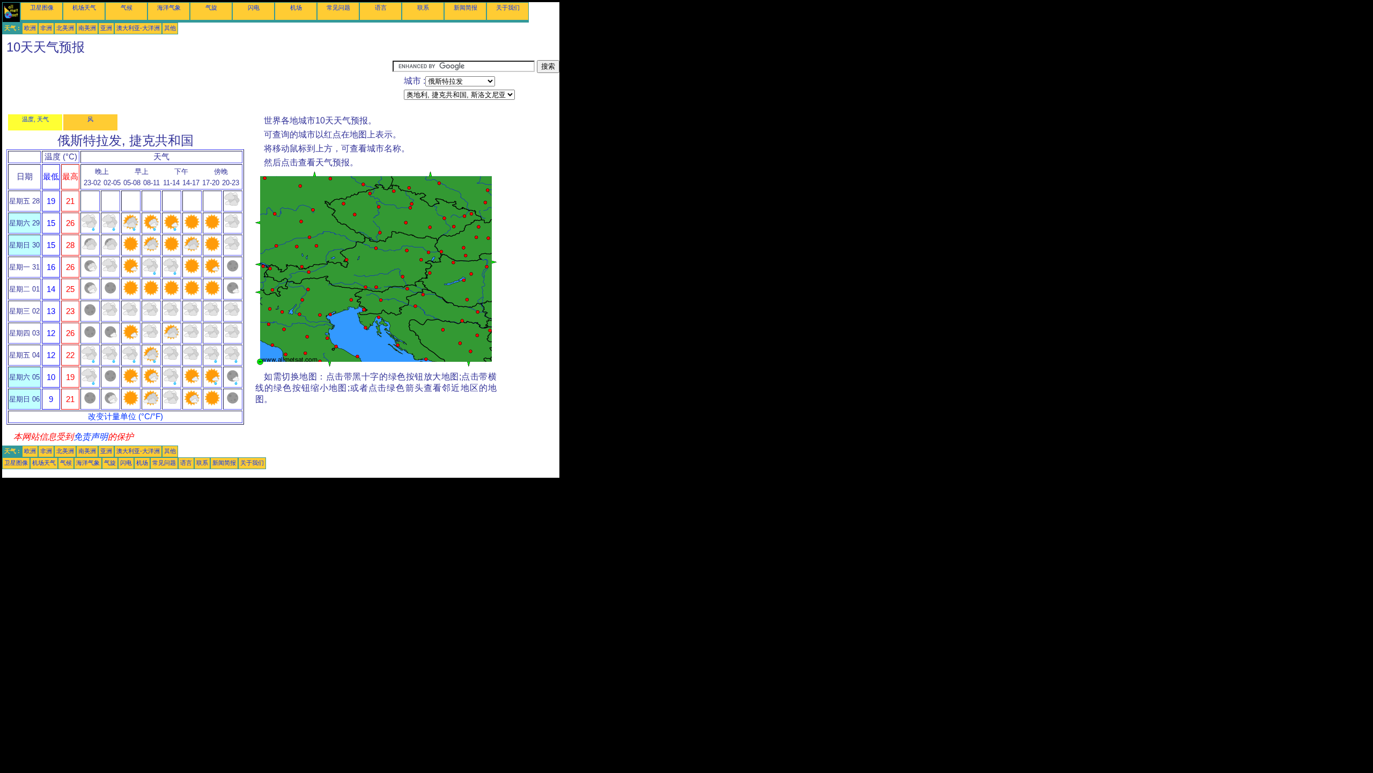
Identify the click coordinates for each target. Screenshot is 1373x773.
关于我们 (508, 7)
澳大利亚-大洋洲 (138, 28)
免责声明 (90, 436)
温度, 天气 (35, 119)
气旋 (211, 7)
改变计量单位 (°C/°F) (125, 416)
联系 (423, 7)
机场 (296, 7)
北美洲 (65, 28)
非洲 (46, 28)
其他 (170, 28)
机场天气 (84, 7)
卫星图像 (42, 7)
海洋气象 (169, 7)
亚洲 (106, 28)
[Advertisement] (197, 84)
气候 (126, 7)
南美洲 (87, 28)
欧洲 (30, 28)
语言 (381, 7)
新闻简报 (465, 7)
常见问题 (338, 7)
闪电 (254, 7)
